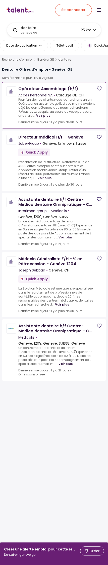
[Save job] (99, 88)
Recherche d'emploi (17, 59)
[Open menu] (99, 10)
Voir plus (43, 115)
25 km (86, 30)
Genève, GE (45, 59)
